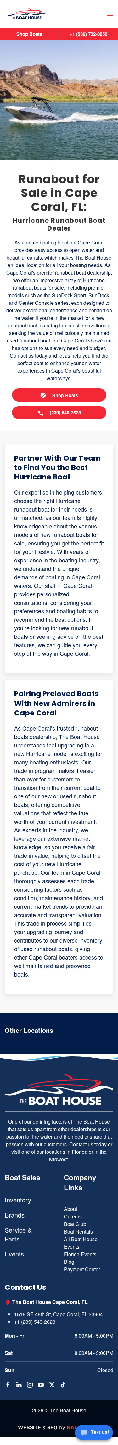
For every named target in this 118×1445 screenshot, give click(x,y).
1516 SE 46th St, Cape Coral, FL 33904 (58, 1314)
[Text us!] (94, 1433)
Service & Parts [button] (18, 1234)
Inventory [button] (18, 1200)
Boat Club (75, 1224)
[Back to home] (27, 14)
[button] (110, 14)
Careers (73, 1216)
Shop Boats (29, 33)
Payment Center (82, 1269)
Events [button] (14, 1254)
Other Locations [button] (29, 1030)
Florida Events (80, 1254)
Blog (69, 1261)
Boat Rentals (78, 1231)
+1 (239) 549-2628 (34, 1321)
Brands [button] (15, 1215)
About (70, 1208)
